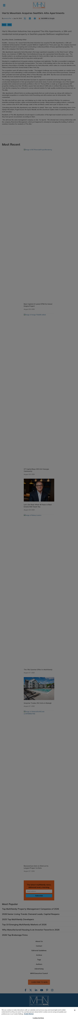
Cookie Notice (28, 1014)
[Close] (75, 1010)
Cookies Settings (38, 1018)
